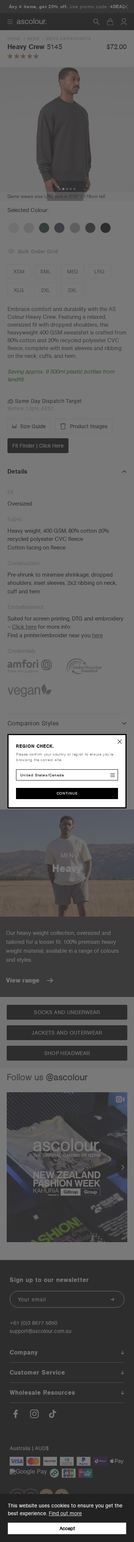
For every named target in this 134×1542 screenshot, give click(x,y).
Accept (67, 1528)
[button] (120, 741)
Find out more (65, 1513)
